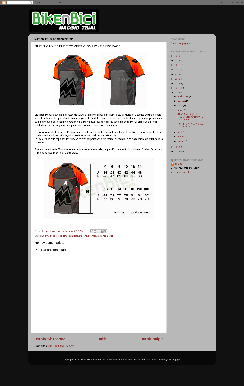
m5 (81, 235)
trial (111, 235)
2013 (177, 151)
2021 (177, 65)
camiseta (73, 235)
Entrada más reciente (49, 339)
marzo (181, 136)
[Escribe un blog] (95, 231)
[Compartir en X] (98, 231)
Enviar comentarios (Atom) (61, 345)
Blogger (176, 359)
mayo (181, 110)
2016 (177, 88)
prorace (92, 235)
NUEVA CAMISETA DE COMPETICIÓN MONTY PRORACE (190, 117)
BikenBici (179, 164)
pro (85, 235)
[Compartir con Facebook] (102, 231)
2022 (177, 60)
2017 (177, 83)
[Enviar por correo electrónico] (91, 231)
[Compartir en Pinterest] (105, 231)
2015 (177, 92)
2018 (177, 78)
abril (180, 132)
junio (180, 105)
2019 (177, 74)
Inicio (103, 339)
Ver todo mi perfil (180, 172)
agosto (181, 101)
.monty (45, 235)
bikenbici (54, 235)
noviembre (183, 96)
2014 (177, 147)
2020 (177, 69)
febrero (182, 141)
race (99, 235)
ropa (105, 235)
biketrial (64, 235)
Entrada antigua (151, 339)
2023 (177, 56)
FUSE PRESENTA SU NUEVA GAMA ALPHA (190, 125)
